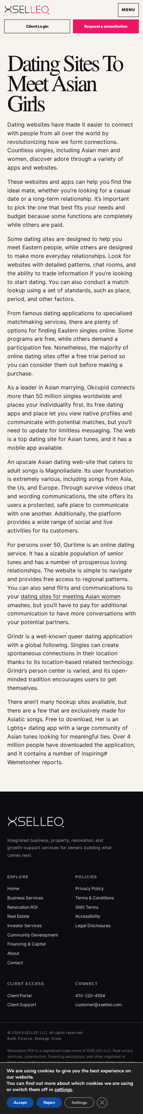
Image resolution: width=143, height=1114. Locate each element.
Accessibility (87, 916)
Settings (79, 1102)
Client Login (37, 26)
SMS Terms (86, 907)
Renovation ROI (22, 907)
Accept (20, 1102)
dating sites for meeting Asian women (70, 596)
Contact (15, 962)
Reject (49, 1102)
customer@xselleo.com (98, 1004)
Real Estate (18, 916)
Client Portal (19, 995)
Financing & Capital (26, 944)
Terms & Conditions (94, 897)
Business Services (25, 897)
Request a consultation (105, 26)
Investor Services (24, 925)
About (13, 953)
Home (13, 888)
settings (63, 1090)
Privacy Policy (89, 888)
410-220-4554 (90, 995)
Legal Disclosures (92, 925)
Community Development (32, 935)
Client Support (21, 1004)
